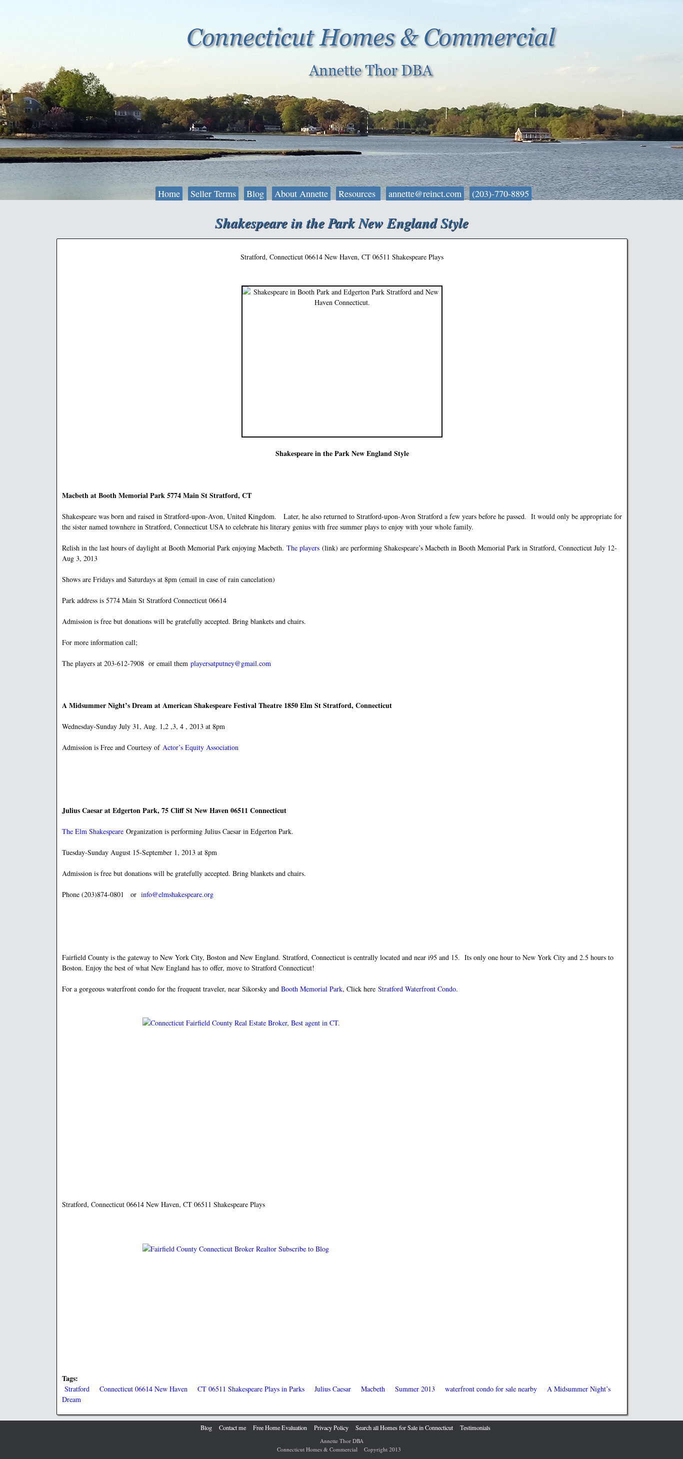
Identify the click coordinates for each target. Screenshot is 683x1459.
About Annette (301, 194)
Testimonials (475, 1428)
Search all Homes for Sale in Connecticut (404, 1428)
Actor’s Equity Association (200, 747)
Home (169, 194)
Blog (255, 194)
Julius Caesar (332, 1389)
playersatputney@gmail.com (230, 663)
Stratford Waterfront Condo (417, 989)
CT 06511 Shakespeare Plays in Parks (251, 1389)
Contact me (232, 1428)
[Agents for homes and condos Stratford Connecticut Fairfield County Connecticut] (342, 1093)
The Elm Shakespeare (93, 831)
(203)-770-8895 (500, 194)
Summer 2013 (415, 1389)
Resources (358, 194)
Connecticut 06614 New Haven (144, 1389)
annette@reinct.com (425, 194)
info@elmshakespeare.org (177, 894)
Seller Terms (213, 194)
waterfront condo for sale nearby (491, 1389)
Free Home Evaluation (280, 1428)
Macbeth (373, 1389)
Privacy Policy (331, 1428)
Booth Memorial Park (311, 989)
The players (303, 547)
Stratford (77, 1389)
